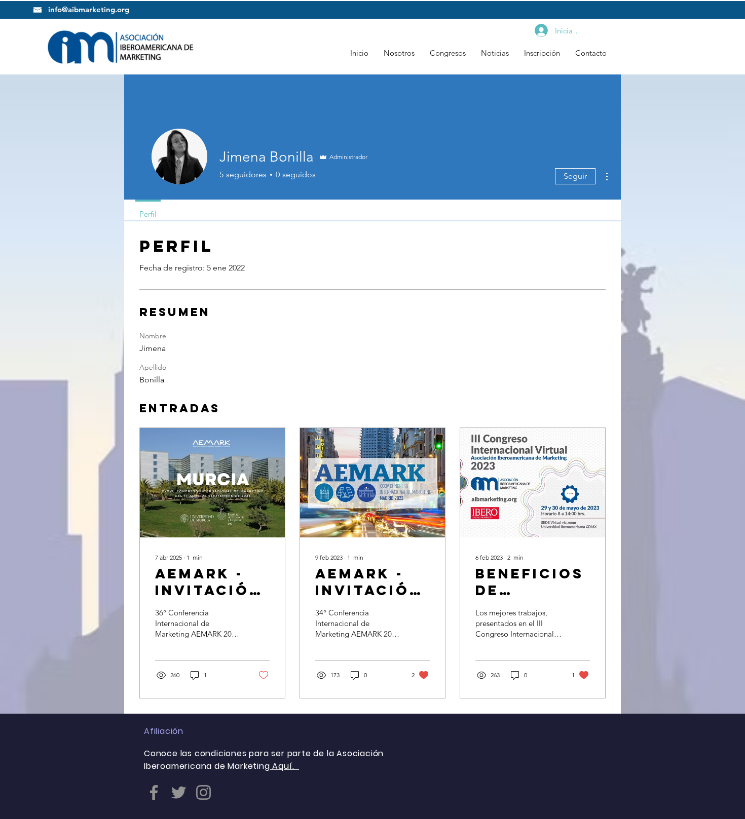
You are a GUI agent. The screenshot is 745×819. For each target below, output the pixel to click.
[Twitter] (179, 792)
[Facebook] (154, 792)
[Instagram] (203, 792)
